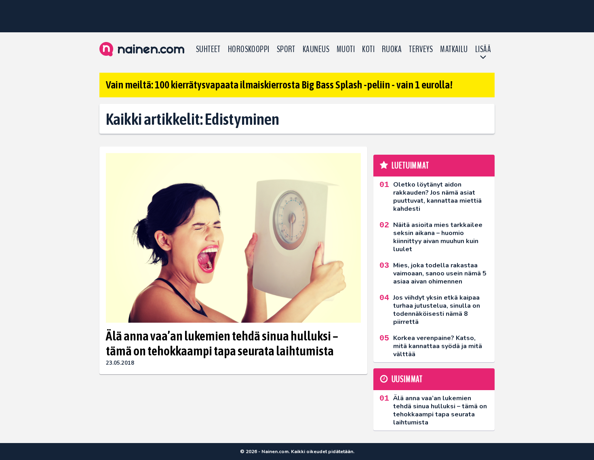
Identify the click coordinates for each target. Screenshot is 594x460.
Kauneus (316, 49)
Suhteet (208, 49)
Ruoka (392, 49)
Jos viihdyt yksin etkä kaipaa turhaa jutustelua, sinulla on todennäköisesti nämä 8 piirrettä (436, 309)
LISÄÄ (483, 49)
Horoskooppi (249, 49)
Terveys (421, 49)
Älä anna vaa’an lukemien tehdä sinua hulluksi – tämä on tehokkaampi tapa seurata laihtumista (222, 343)
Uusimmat (407, 379)
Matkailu (454, 49)
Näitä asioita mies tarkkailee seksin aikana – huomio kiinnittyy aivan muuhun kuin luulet (437, 237)
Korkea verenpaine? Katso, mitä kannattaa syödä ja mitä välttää (437, 346)
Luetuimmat (410, 166)
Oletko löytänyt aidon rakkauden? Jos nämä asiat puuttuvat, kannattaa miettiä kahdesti (437, 196)
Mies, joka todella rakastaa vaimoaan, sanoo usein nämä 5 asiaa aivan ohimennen (440, 273)
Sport (286, 49)
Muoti (346, 49)
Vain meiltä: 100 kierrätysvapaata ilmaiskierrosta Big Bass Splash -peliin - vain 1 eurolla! (279, 85)
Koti (368, 49)
